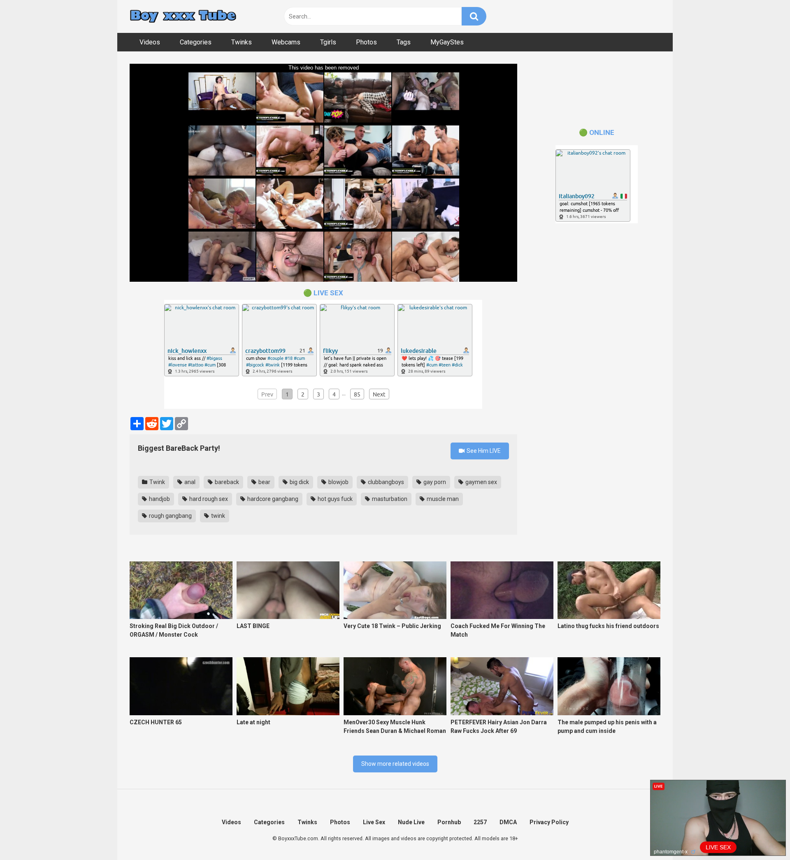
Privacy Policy (549, 822)
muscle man (442, 499)
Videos (149, 42)
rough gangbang (170, 515)
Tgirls (328, 42)
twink (217, 515)
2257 (480, 822)
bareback (226, 482)
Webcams (286, 42)
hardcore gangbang (272, 499)
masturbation (389, 499)
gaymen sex (480, 482)
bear (263, 482)
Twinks (241, 42)
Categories (195, 42)
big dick (298, 482)
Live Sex (374, 822)
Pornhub (449, 822)
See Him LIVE (483, 450)
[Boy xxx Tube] (183, 16)
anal (189, 482)
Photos (366, 42)
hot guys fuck (334, 499)
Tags (404, 42)
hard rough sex (208, 499)
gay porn (434, 482)
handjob (159, 499)
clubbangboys (385, 482)
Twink (156, 482)
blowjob (338, 482)
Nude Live (411, 822)
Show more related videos (395, 763)
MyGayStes (447, 42)
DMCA (508, 822)
